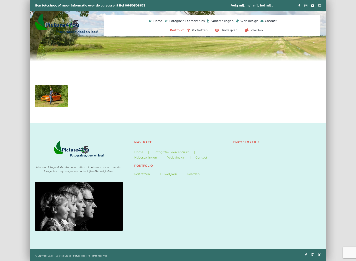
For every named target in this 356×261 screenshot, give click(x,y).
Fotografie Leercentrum (171, 152)
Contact (201, 157)
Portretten (142, 174)
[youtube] (312, 5)
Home (139, 152)
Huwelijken (168, 174)
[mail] (319, 5)
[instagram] (305, 5)
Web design (176, 157)
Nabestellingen (145, 157)
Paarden (193, 174)
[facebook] (299, 5)
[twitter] (319, 254)
